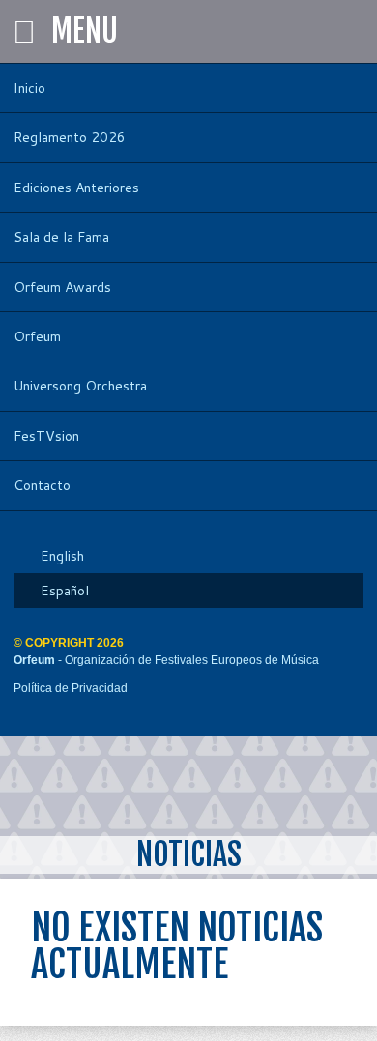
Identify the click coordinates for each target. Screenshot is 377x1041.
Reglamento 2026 (70, 137)
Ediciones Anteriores (76, 187)
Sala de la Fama (61, 236)
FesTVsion (46, 436)
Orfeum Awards (62, 287)
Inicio (29, 88)
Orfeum (37, 336)
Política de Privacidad (71, 688)
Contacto (42, 485)
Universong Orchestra (80, 385)
